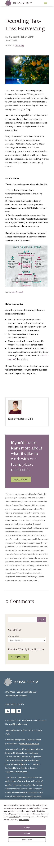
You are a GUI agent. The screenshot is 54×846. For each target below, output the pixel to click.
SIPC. (30, 764)
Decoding (19, 45)
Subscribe (18, 657)
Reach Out (21, 479)
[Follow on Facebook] (13, 711)
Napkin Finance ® (17, 292)
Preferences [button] (24, 820)
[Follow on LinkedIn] (7, 711)
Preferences (27, 840)
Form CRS (27, 730)
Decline (27, 834)
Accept (27, 827)
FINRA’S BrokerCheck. (29, 743)
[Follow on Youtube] (18, 711)
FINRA (24, 764)
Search (41, 619)
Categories (13, 636)
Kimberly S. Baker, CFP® (21, 36)
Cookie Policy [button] (14, 817)
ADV (20, 730)
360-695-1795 (14, 703)
